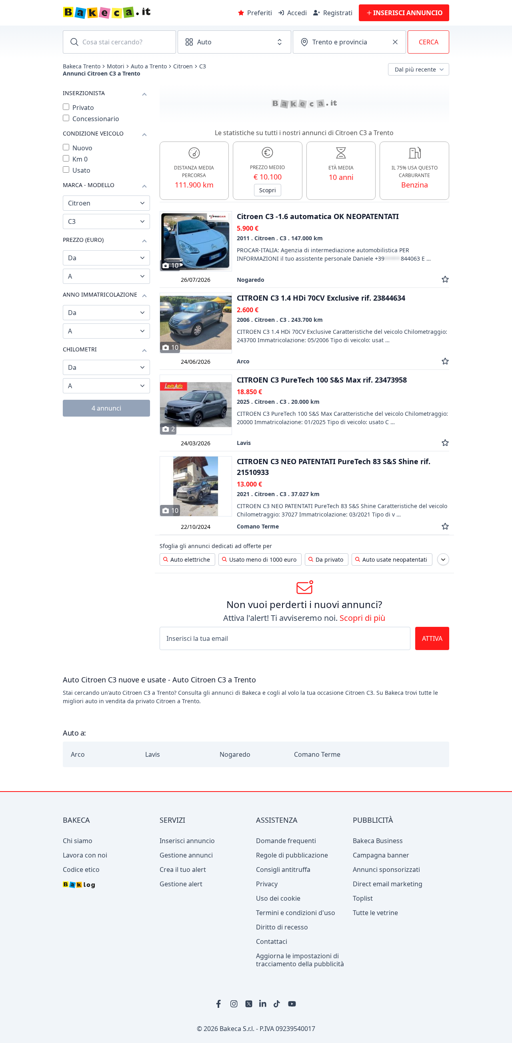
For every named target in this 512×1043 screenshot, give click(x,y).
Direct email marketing (387, 883)
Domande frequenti (286, 840)
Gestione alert (181, 883)
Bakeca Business (378, 840)
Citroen (183, 66)
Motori (115, 66)
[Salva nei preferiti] (445, 279)
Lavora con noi (85, 855)
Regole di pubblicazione (292, 855)
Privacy (267, 883)
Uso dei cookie (278, 898)
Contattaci (271, 941)
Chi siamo (77, 840)
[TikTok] (278, 1004)
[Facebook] (220, 1004)
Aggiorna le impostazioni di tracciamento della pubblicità (300, 959)
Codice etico (81, 869)
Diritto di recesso (282, 927)
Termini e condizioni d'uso (295, 912)
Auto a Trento (149, 66)
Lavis (152, 754)
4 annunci (106, 408)
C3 (202, 66)
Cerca (428, 42)
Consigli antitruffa (283, 869)
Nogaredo (235, 754)
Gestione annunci (186, 855)
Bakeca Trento (81, 66)
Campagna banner (381, 855)
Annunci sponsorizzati (386, 869)
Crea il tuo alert (183, 869)
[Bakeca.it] (135, 12)
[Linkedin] (263, 1004)
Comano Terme (317, 754)
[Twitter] (249, 1004)
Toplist (363, 898)
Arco (78, 754)
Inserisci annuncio (187, 840)
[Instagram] (234, 1004)
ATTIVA (432, 638)
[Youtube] (292, 1004)
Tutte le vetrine (375, 912)
